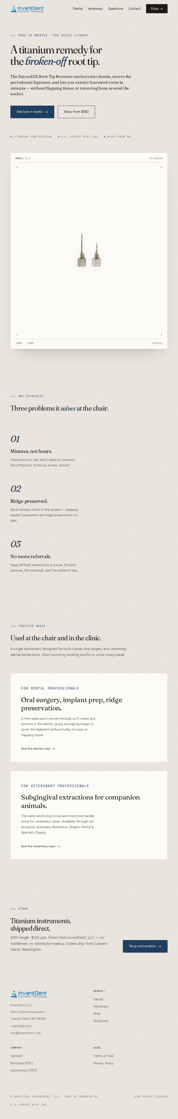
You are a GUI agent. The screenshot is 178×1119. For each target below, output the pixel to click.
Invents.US (88, 1096)
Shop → (157, 9)
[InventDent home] (27, 9)
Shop (97, 1014)
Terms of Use (103, 1056)
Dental (77, 9)
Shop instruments (145, 946)
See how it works (32, 112)
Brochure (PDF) (21, 1063)
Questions (115, 9)
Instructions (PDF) (23, 1070)
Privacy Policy (103, 1063)
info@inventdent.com (25, 1033)
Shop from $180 (76, 112)
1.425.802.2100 (21, 1026)
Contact (135, 9)
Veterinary (95, 9)
